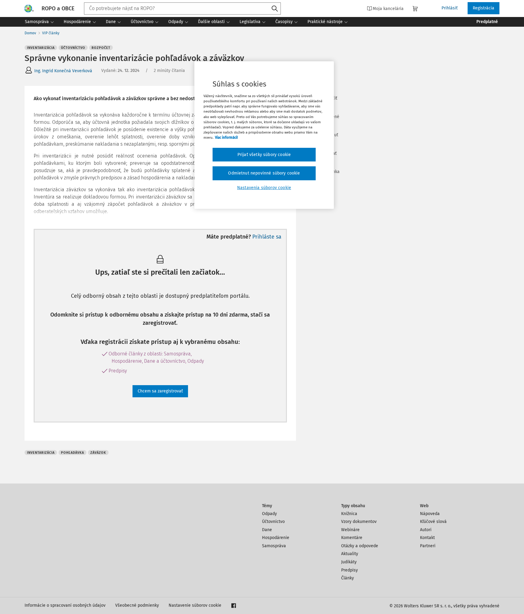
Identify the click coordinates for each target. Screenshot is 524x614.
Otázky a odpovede (359, 545)
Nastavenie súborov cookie (195, 605)
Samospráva (274, 545)
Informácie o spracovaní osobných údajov (65, 605)
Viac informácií (226, 137)
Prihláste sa (266, 236)
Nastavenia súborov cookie (264, 187)
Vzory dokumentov (359, 521)
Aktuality (349, 553)
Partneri (427, 545)
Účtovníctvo (273, 521)
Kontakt (427, 537)
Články (347, 578)
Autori (426, 529)
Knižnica (349, 513)
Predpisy (349, 570)
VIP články (50, 33)
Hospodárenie (275, 537)
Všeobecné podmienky (137, 605)
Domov (30, 33)
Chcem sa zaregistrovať (160, 391)
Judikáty (349, 562)
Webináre (350, 529)
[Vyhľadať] (274, 9)
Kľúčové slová (433, 521)
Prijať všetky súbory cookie (264, 154)
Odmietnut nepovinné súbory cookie (264, 173)
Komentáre (351, 537)
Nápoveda (430, 513)
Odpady (269, 513)
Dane (267, 529)
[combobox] (182, 8)
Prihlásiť (450, 8)
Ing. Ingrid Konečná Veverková (63, 70)
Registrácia (483, 8)
